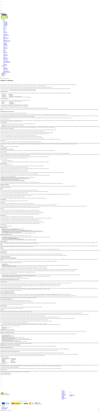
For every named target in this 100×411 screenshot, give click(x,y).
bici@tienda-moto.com (12, 103)
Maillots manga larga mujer (6, 40)
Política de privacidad (4, 408)
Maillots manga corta (6, 38)
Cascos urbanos (5, 23)
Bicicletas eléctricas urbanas (6, 62)
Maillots (63, 393)
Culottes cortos (5, 32)
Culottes (4, 31)
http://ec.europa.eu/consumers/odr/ (56, 365)
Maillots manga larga (6, 37)
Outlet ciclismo (5, 42)
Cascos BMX (5, 25)
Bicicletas (4, 57)
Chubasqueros (5, 48)
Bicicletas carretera (5, 59)
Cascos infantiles (5, 24)
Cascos (63, 390)
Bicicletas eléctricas (5, 60)
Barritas (4, 50)
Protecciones (5, 27)
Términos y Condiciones (5, 407)
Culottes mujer (64, 392)
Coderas (4, 29)
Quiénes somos (71, 394)
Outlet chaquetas (5, 45)
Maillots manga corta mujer (6, 41)
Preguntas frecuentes (72, 395)
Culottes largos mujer (6, 34)
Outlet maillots (5, 44)
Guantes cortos (5, 64)
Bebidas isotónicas (5, 52)
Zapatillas (4, 54)
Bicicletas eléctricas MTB (6, 61)
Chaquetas (63, 395)
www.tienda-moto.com (42, 132)
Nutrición (63, 396)
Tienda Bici (1, 78)
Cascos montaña (5, 22)
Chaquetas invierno (5, 47)
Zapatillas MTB (5, 55)
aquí (10, 374)
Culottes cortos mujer (6, 35)
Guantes (4, 63)
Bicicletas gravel (5, 58)
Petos (4, 28)
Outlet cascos (5, 43)
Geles (4, 51)
